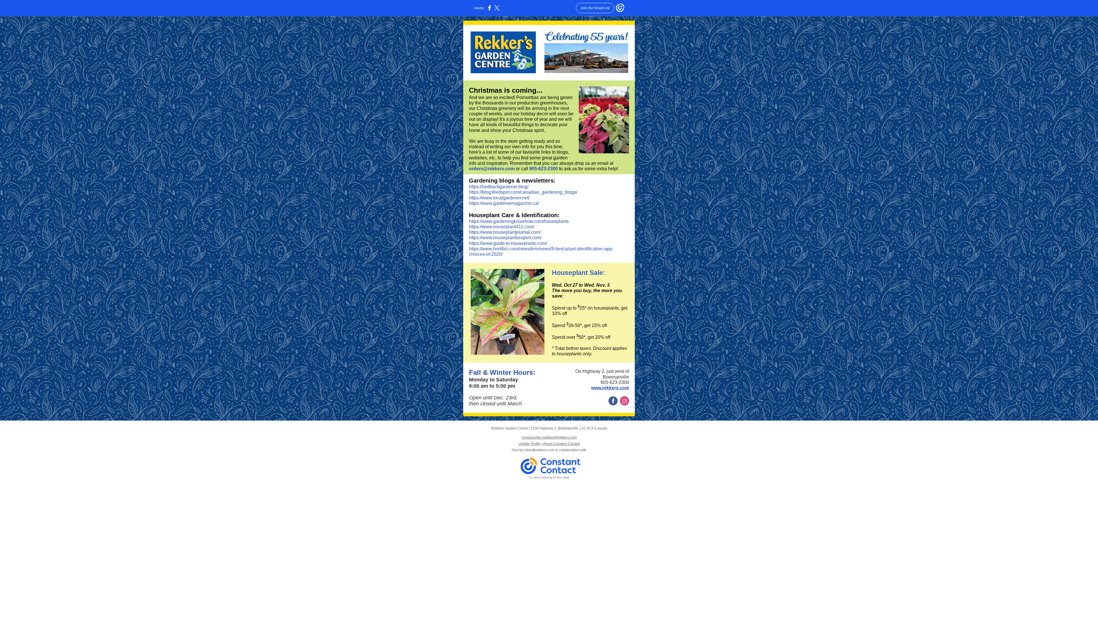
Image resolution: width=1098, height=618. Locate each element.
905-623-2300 (543, 168)
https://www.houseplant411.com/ (501, 226)
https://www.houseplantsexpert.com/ (505, 237)
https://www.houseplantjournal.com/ (505, 232)
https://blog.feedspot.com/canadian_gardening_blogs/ (523, 192)
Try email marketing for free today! (549, 477)
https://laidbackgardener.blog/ (498, 186)
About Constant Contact (561, 444)
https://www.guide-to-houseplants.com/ (508, 243)
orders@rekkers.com (492, 168)
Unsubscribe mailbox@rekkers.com (549, 437)
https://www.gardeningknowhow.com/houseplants (519, 221)
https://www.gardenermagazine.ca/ (504, 203)
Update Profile (529, 444)
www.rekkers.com (610, 387)
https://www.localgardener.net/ (499, 197)
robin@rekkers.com (539, 450)
